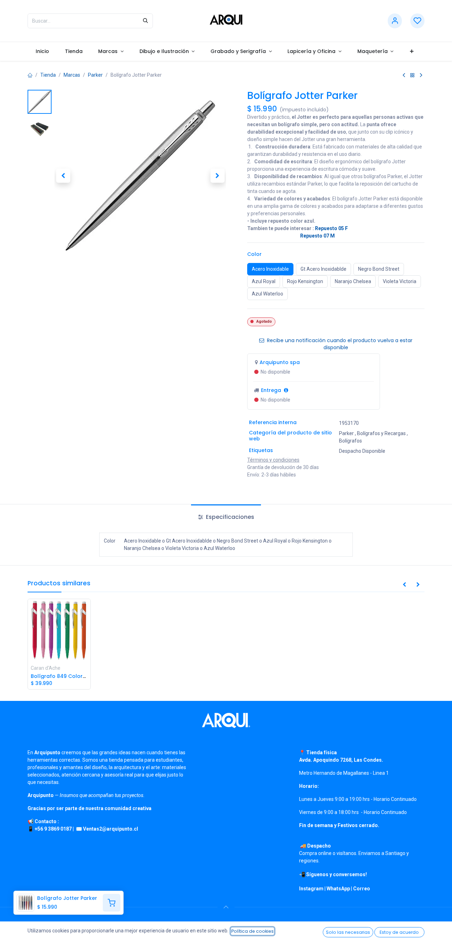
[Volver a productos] (412, 75)
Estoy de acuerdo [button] (399, 932)
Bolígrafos (350, 441)
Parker (95, 75)
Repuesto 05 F (331, 228)
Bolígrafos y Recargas (381, 433)
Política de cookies (252, 931)
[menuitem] (42, 51)
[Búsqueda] (145, 21)
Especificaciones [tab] (229, 517)
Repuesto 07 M (317, 236)
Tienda (48, 75)
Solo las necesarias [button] (348, 932)
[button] (63, 175)
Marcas (72, 75)
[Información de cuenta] (395, 21)
